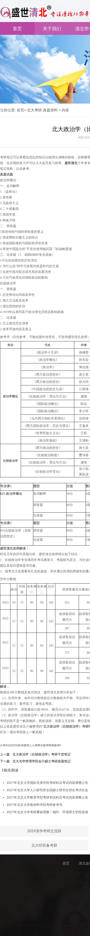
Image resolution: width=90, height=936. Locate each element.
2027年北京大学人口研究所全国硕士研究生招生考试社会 (47, 790)
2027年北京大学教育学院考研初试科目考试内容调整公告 (47, 797)
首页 (17, 28)
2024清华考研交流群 (44, 831)
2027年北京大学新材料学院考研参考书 (34, 805)
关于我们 (52, 28)
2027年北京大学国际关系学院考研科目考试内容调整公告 (47, 783)
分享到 (4, 745)
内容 (65, 110)
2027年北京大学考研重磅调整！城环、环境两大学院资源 (47, 812)
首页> (21, 110)
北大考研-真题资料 (42, 110)
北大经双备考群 (44, 845)
